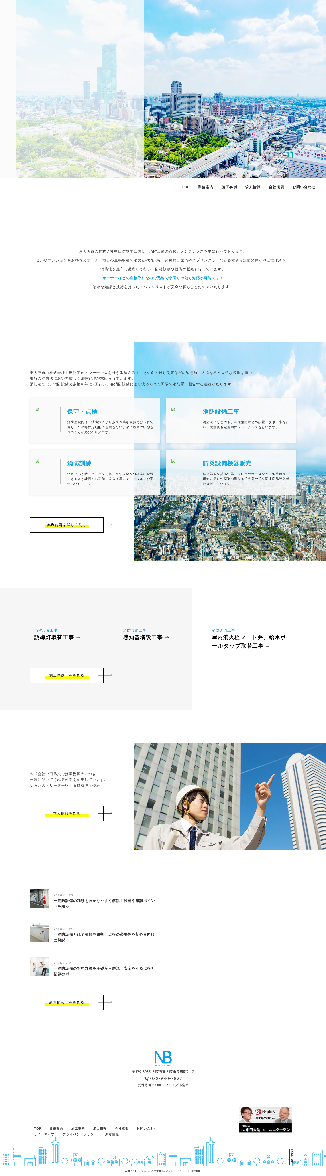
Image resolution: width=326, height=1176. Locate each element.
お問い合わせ (304, 187)
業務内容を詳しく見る (66, 525)
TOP (186, 187)
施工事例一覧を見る (66, 675)
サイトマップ (44, 1134)
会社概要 (276, 187)
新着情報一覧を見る (66, 1002)
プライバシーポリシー (80, 1134)
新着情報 (112, 1134)
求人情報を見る (66, 813)
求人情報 (253, 187)
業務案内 (206, 187)
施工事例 (229, 187)
